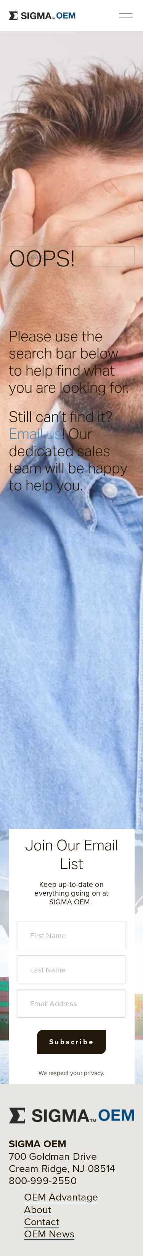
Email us (35, 434)
